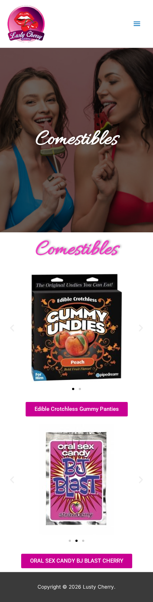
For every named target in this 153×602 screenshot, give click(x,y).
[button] (12, 327)
